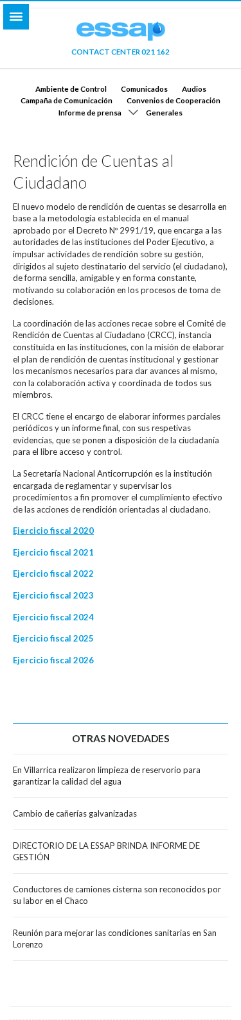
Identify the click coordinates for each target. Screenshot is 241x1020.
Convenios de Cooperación (173, 100)
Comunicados (144, 88)
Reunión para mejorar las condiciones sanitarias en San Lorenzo (115, 939)
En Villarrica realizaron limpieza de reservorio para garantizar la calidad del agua (107, 776)
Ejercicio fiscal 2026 (53, 660)
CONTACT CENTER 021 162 (120, 51)
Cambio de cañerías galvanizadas (75, 813)
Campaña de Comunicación (66, 100)
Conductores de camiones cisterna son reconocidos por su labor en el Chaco (117, 895)
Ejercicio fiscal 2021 (53, 552)
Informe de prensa (89, 112)
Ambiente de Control (71, 88)
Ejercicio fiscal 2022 (53, 573)
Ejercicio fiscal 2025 (53, 638)
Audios (194, 88)
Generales (164, 112)
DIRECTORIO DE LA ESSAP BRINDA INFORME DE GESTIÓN (106, 851)
